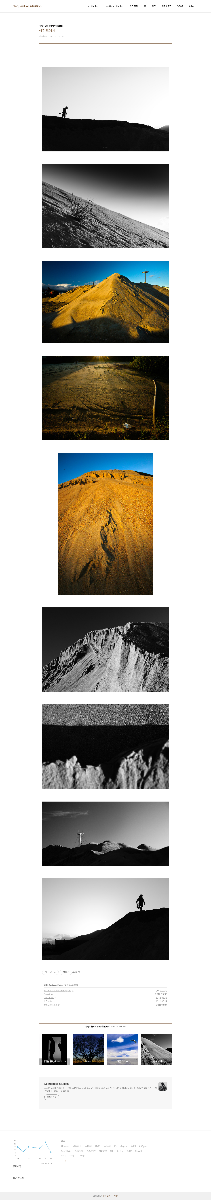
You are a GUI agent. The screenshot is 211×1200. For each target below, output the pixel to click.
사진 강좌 (134, 6)
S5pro (143, 1146)
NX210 (103, 1151)
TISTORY (106, 1196)
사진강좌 (80, 1151)
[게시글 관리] (55, 972)
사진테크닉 (67, 1151)
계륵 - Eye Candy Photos (53, 985)
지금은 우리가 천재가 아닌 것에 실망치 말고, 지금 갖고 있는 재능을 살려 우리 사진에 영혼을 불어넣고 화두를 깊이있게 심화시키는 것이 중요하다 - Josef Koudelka (101, 1089)
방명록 (180, 6)
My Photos (93, 6)
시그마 (139, 1151)
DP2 (98, 1146)
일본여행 (77, 1146)
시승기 (108, 1146)
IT (112, 1151)
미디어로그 (166, 6)
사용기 (89, 1146)
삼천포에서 (48, 1001)
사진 (134, 1146)
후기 (64, 1155)
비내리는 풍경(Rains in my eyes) (57, 990)
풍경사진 (92, 1151)
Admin (192, 6)
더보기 (63, 1161)
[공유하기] (51, 972)
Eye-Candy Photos (114, 6)
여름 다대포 (49, 997)
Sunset (47, 994)
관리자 (116, 1196)
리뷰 (130, 1151)
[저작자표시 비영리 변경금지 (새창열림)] (76, 972)
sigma (124, 1146)
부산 (82, 1155)
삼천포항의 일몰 (50, 1005)
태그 (154, 6)
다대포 (120, 1151)
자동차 (73, 1155)
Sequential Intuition (27, 6)
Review (65, 1146)
